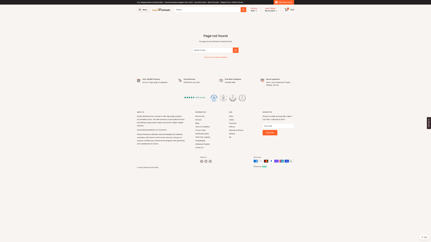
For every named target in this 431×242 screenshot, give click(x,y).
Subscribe (270, 133)
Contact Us (199, 147)
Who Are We (200, 116)
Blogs (197, 123)
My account (270, 11)
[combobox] (208, 9)
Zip (230, 137)
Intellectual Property (202, 144)
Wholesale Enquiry (202, 134)
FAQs (231, 116)
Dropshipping (200, 141)
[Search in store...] (236, 50)
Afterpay (232, 134)
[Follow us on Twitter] (206, 161)
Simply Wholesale (144, 167)
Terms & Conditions (202, 127)
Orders (231, 120)
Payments (232, 123)
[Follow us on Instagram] (210, 161)
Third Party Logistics (202, 137)
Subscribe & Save (285, 2)
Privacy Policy (200, 130)
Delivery (232, 127)
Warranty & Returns (236, 130)
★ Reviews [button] (429, 123)
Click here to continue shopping (215, 57)
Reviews (198, 120)
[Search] (243, 9)
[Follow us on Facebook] (201, 161)
